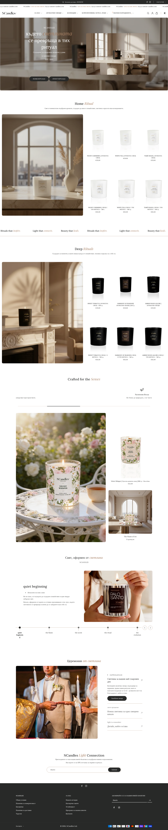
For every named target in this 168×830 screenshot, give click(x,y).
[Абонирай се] (149, 800)
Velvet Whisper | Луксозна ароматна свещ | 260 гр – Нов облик (130, 481)
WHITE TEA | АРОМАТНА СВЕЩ (125, 156)
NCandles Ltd (71, 826)
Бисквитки (19, 807)
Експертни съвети (72, 803)
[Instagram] (150, 2)
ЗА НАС (37, 13)
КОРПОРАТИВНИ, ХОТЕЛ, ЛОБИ (94, 13)
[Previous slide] (145, 628)
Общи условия (21, 800)
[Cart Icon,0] (156, 13)
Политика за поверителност (25, 803)
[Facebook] (147, 2)
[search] (148, 13)
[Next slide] (150, 628)
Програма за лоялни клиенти (76, 810)
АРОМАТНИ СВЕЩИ (53, 13)
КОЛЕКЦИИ (71, 13)
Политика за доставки (23, 810)
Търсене (19, 814)
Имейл (115, 800)
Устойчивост (70, 807)
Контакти (69, 814)
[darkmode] (163, 13)
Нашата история (71, 800)
